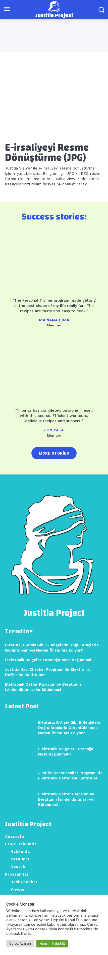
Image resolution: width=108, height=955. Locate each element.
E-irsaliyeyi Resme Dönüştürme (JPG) (47, 152)
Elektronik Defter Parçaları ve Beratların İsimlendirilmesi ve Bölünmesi (66, 799)
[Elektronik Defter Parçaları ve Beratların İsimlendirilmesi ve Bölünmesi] (19, 799)
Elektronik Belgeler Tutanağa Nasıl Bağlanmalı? (50, 660)
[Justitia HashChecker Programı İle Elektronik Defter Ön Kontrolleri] (19, 775)
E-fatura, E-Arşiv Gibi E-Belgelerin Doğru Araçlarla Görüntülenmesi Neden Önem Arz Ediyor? (69, 727)
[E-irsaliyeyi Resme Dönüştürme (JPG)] (54, 101)
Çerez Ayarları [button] (20, 943)
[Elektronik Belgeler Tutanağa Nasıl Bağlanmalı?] (19, 751)
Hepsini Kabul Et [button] (52, 943)
